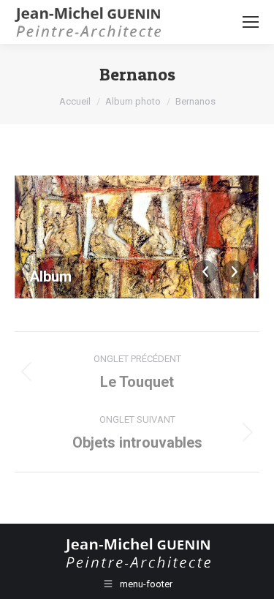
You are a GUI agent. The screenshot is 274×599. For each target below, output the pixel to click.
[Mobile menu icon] (250, 22)
